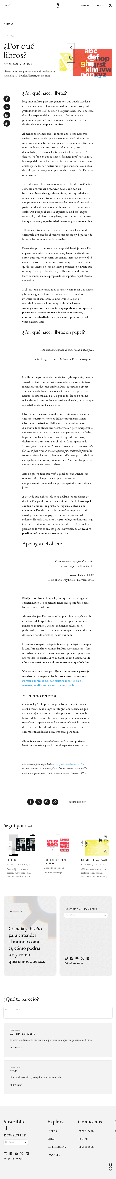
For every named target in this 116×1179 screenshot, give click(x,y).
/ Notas (8, 24)
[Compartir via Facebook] (7, 99)
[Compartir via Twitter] (7, 107)
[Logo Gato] (58, 5)
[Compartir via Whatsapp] (7, 115)
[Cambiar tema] (110, 5)
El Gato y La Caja (20, 64)
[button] (66, 958)
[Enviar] (105, 915)
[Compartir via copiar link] (7, 123)
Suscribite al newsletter (80, 909)
